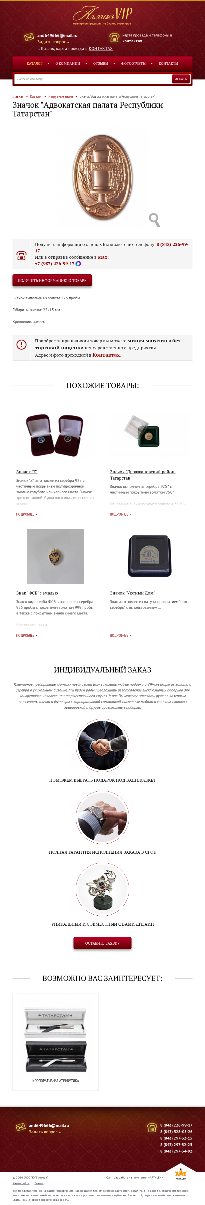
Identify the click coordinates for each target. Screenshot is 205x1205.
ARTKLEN (156, 1177)
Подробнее (25, 514)
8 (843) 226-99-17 (176, 1125)
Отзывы (100, 63)
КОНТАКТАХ (101, 48)
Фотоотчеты (133, 63)
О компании (68, 63)
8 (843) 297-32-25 (176, 1144)
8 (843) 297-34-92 (176, 1151)
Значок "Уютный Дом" (132, 593)
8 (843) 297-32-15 (176, 1138)
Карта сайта (21, 1183)
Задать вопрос (51, 42)
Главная (18, 96)
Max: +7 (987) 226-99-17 (72, 260)
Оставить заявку (102, 943)
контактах (132, 40)
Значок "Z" (27, 472)
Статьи (39, 1183)
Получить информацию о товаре (52, 280)
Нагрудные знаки (60, 96)
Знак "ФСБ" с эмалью (37, 593)
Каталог (34, 63)
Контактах (106, 354)
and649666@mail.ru (57, 35)
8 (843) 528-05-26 (176, 1131)
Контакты (168, 63)
